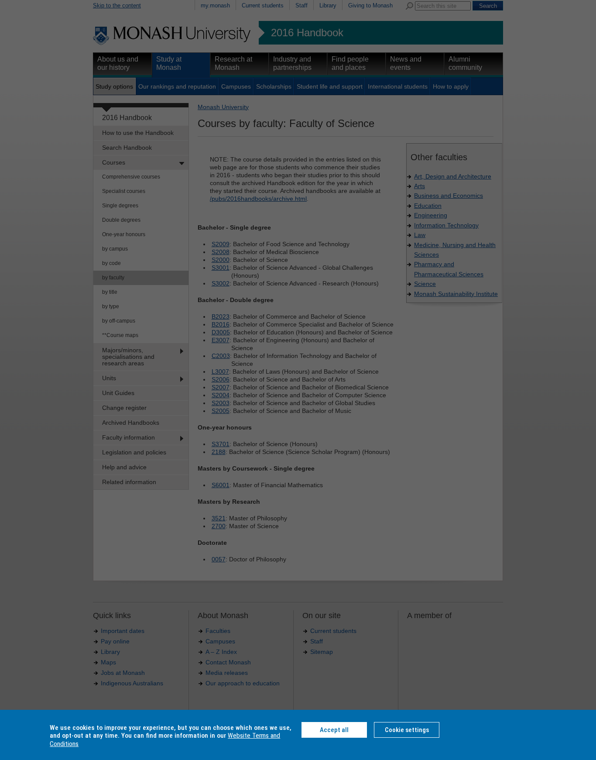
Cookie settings (407, 730)
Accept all (334, 730)
